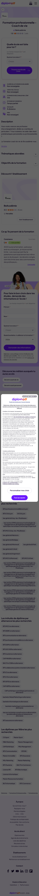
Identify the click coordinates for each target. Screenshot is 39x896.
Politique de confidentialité (10, 482)
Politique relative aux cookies (11, 484)
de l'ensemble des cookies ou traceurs (25, 416)
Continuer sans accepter (29, 396)
